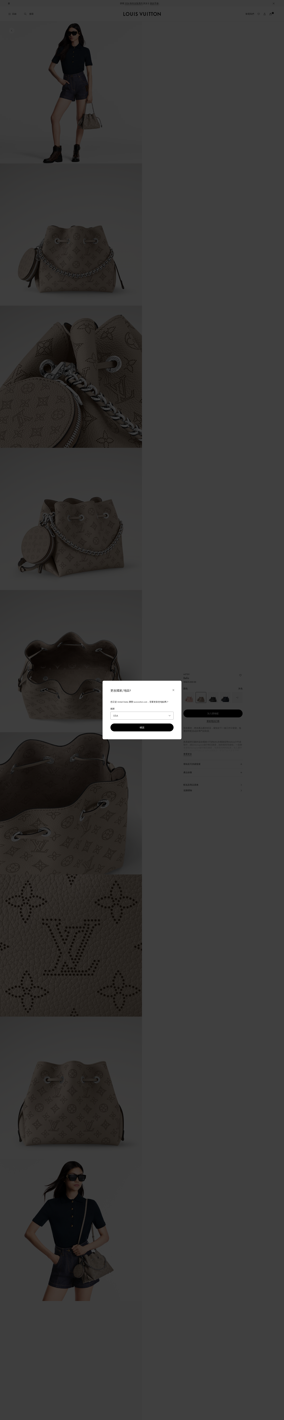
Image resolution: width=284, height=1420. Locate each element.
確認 (142, 727)
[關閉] (173, 690)
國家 (112, 708)
